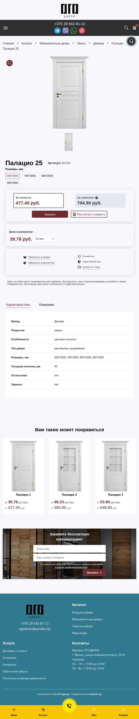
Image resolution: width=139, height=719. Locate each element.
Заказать (50, 214)
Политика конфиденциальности (24, 678)
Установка (9, 657)
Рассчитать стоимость (91, 214)
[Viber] (65, 30)
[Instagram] (82, 30)
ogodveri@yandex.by (35, 629)
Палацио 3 (115, 494)
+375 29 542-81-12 (69, 24)
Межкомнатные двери (87, 619)
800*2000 (47, 175)
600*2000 (12, 175)
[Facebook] (74, 30)
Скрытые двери (82, 626)
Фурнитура (79, 633)
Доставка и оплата (15, 651)
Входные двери (82, 612)
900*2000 (12, 182)
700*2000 (29, 175)
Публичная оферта (15, 671)
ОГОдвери (64, 694)
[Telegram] (57, 30)
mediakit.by (95, 694)
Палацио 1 (23, 494)
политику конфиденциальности (71, 567)
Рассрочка (9, 664)
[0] (134, 27)
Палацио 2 (69, 494)
